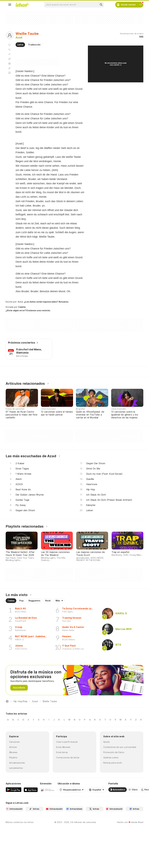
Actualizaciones (17, 762)
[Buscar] (101, 5)
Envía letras (62, 752)
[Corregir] (9, 68)
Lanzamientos (16, 768)
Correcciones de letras (67, 757)
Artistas (13, 747)
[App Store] (31, 789)
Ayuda (106, 742)
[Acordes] (9, 59)
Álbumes (13, 752)
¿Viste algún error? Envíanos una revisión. (28, 310)
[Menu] (10, 5)
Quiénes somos (111, 757)
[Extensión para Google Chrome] (47, 789)
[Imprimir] (9, 63)
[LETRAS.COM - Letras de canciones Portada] (22, 5)
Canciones (14, 742)
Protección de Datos (113, 752)
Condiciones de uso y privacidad (119, 747)
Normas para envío (112, 762)
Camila (21, 307)
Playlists (13, 757)
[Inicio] (7, 701)
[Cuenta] (140, 5)
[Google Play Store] (13, 789)
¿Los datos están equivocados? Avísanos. (46, 301)
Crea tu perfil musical (66, 742)
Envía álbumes (63, 747)
